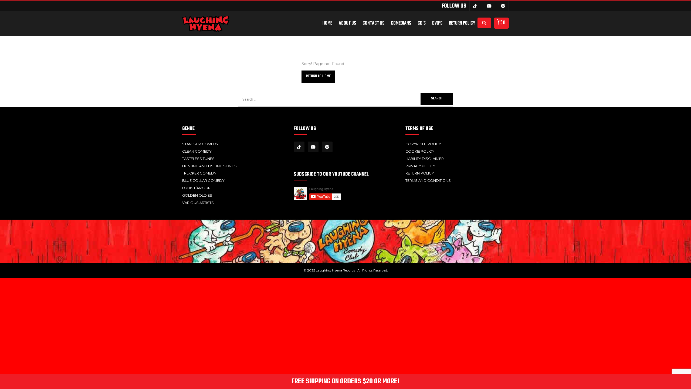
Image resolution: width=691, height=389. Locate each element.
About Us (347, 23)
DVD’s (437, 23)
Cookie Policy (419, 151)
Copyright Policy (423, 144)
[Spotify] (503, 6)
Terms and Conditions (428, 180)
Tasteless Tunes (198, 158)
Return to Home (318, 76)
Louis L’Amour (196, 188)
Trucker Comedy (199, 173)
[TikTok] (475, 6)
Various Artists (198, 202)
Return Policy (462, 23)
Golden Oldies (197, 195)
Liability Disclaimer (424, 158)
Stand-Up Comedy (200, 144)
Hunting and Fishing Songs (209, 166)
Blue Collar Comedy (203, 180)
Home (327, 23)
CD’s (422, 23)
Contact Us (373, 23)
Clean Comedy (197, 151)
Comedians (401, 23)
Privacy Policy (420, 166)
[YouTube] (489, 6)
